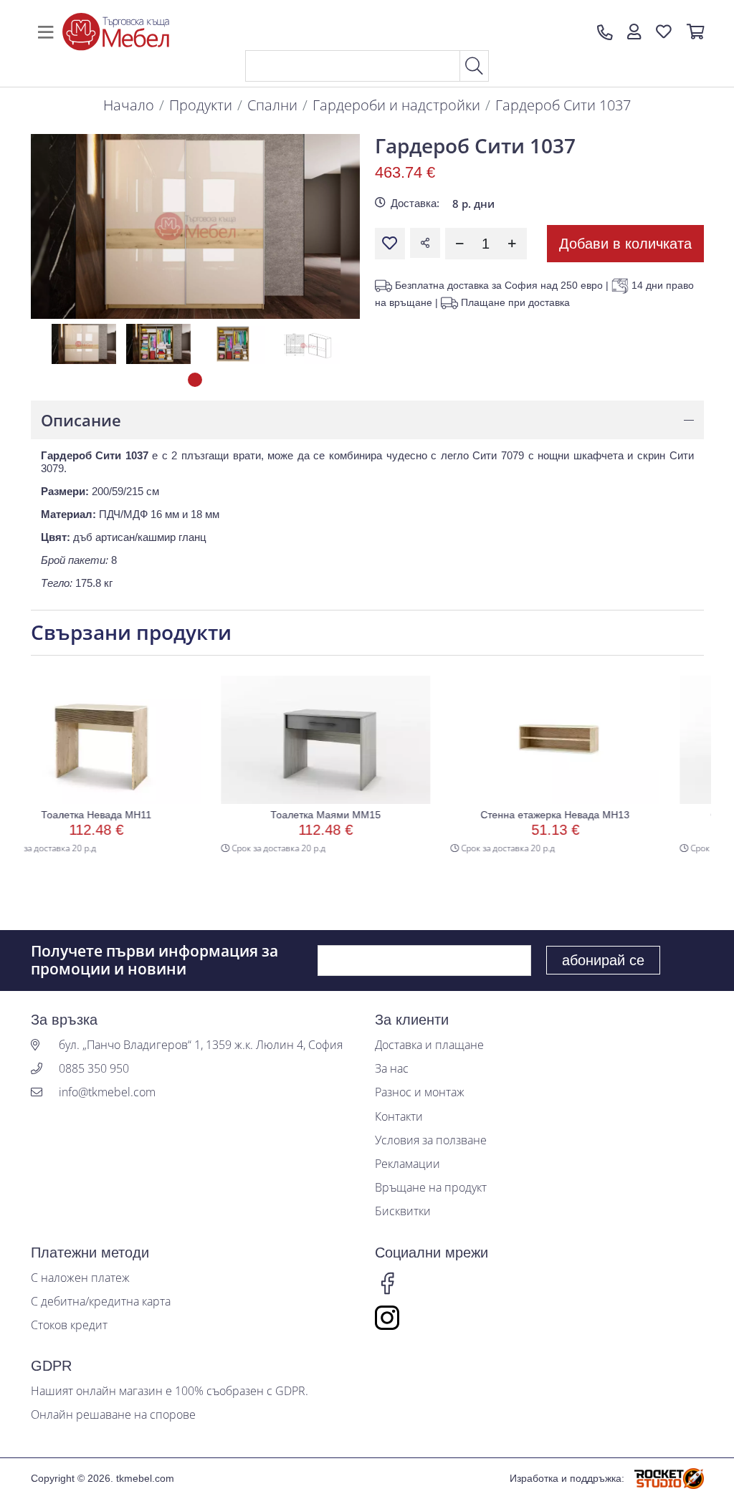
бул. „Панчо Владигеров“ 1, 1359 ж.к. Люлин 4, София (201, 1045)
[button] (634, 32)
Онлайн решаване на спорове (113, 1415)
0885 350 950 (94, 1069)
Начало (128, 105)
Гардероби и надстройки (396, 105)
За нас (392, 1069)
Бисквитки (403, 1211)
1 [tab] (195, 380)
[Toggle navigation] (46, 32)
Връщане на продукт (431, 1187)
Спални (272, 105)
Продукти (200, 105)
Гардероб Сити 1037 (563, 105)
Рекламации (407, 1164)
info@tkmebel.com (107, 1092)
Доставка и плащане (429, 1045)
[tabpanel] (84, 343)
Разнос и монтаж (419, 1092)
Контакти (399, 1117)
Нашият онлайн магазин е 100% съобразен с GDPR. (169, 1391)
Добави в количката (625, 244)
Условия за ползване (431, 1140)
